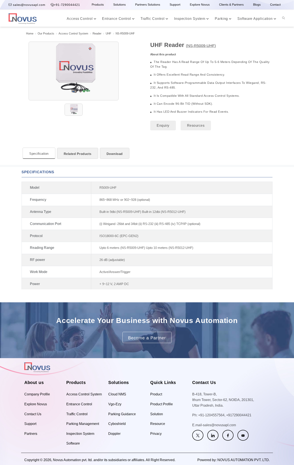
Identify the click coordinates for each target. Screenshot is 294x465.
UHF (108, 34)
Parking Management (82, 424)
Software (73, 443)
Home (29, 34)
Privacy (156, 433)
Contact (275, 4)
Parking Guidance (122, 414)
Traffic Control (153, 18)
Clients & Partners (231, 4)
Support (175, 4)
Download (115, 154)
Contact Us (32, 414)
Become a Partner (147, 337)
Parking (222, 18)
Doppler (114, 433)
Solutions (119, 4)
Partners (30, 433)
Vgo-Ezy (114, 404)
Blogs (257, 4)
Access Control (80, 18)
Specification (39, 153)
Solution (156, 414)
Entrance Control (117, 18)
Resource (157, 424)
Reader (97, 34)
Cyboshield (117, 424)
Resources (196, 125)
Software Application (255, 18)
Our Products (46, 34)
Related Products (77, 154)
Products (98, 4)
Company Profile (37, 394)
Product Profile (161, 404)
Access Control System (73, 34)
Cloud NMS (117, 394)
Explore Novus (200, 4)
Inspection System (190, 18)
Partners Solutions (147, 4)
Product (156, 394)
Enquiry (163, 125)
